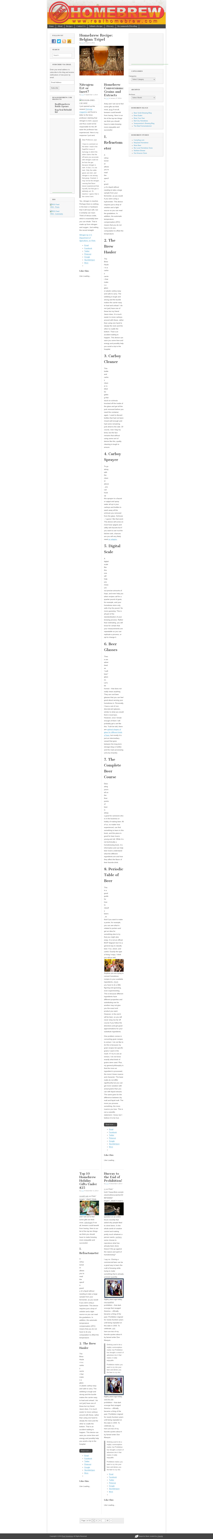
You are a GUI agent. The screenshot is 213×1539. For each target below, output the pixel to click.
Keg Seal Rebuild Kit (63, 111)
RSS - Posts (54, 207)
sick (113, 1328)
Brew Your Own (139, 118)
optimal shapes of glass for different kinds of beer (113, 732)
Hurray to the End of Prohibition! (113, 1176)
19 (107, 1520)
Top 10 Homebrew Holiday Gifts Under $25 (88, 1180)
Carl (82, 43)
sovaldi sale (84, 1196)
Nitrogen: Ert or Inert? (86, 88)
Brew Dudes (138, 115)
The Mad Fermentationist (143, 126)
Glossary (110, 26)
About (60, 26)
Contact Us (81, 26)
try (113, 1425)
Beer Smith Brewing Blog (143, 113)
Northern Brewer (139, 150)
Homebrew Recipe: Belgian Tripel (96, 37)
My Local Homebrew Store (143, 148)
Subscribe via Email (61, 64)
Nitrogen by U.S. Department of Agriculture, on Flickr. (87, 238)
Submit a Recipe (96, 26)
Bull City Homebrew (141, 121)
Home (51, 26)
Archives (132, 94)
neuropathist (109, 1302)
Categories (132, 76)
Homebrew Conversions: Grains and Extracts (114, 90)
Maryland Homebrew (141, 143)
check (116, 982)
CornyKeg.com (139, 140)
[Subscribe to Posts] (62, 204)
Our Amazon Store (140, 153)
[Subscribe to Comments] (62, 211)
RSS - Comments (56, 214)
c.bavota (160, 1536)
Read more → (110, 1124)
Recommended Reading (127, 26)
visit (95, 140)
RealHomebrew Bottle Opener (62, 105)
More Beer (137, 145)
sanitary (118, 1237)
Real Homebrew (67, 1536)
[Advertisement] (62, 156)
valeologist (88, 1222)
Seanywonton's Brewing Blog (144, 123)
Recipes (69, 26)
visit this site (108, 1399)
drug (110, 110)
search (95, 121)
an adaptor (112, 539)
